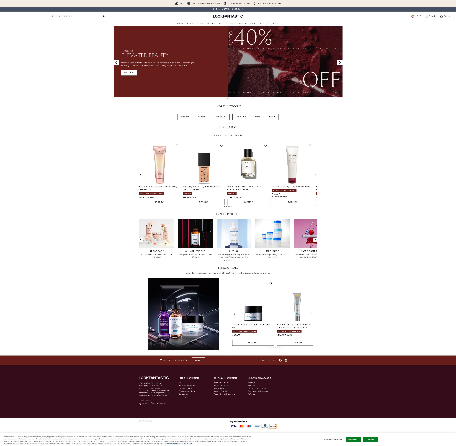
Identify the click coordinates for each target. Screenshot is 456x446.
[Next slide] (340, 62)
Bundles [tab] (239, 136)
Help (181, 383)
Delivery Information (187, 388)
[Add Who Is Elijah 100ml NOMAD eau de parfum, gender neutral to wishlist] (265, 145)
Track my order (185, 397)
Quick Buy (159, 202)
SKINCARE (185, 117)
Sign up (198, 360)
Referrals (251, 394)
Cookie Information (221, 391)
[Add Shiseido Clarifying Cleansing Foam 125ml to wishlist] (310, 145)
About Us (252, 383)
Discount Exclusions (187, 391)
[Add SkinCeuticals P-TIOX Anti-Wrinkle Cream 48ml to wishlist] (270, 283)
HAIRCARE (202, 117)
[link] (431, 16)
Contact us (183, 394)
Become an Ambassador (258, 391)
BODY (257, 117)
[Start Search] (104, 16)
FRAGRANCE (241, 117)
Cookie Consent (145, 400)
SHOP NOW (129, 73)
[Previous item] (141, 174)
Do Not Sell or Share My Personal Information (152, 404)
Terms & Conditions (221, 383)
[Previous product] (234, 314)
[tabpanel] (228, 174)
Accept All (370, 439)
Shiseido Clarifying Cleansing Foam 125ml (291, 186)
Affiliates (251, 385)
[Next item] (315, 174)
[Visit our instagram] (286, 360)
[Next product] (311, 314)
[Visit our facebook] (280, 360)
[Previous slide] (116, 62)
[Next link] (315, 240)
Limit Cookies (353, 439)
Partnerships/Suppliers (257, 388)
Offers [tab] (228, 136)
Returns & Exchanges (187, 385)
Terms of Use (186, 443)
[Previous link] (141, 240)
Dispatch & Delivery (221, 385)
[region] (228, 439)
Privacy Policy (219, 388)
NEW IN (272, 117)
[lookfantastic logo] (228, 16)
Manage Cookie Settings (333, 439)
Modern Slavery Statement (224, 394)
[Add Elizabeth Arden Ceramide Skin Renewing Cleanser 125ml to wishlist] (177, 145)
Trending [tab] (217, 136)
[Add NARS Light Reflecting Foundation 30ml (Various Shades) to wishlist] (221, 145)
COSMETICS (221, 117)
